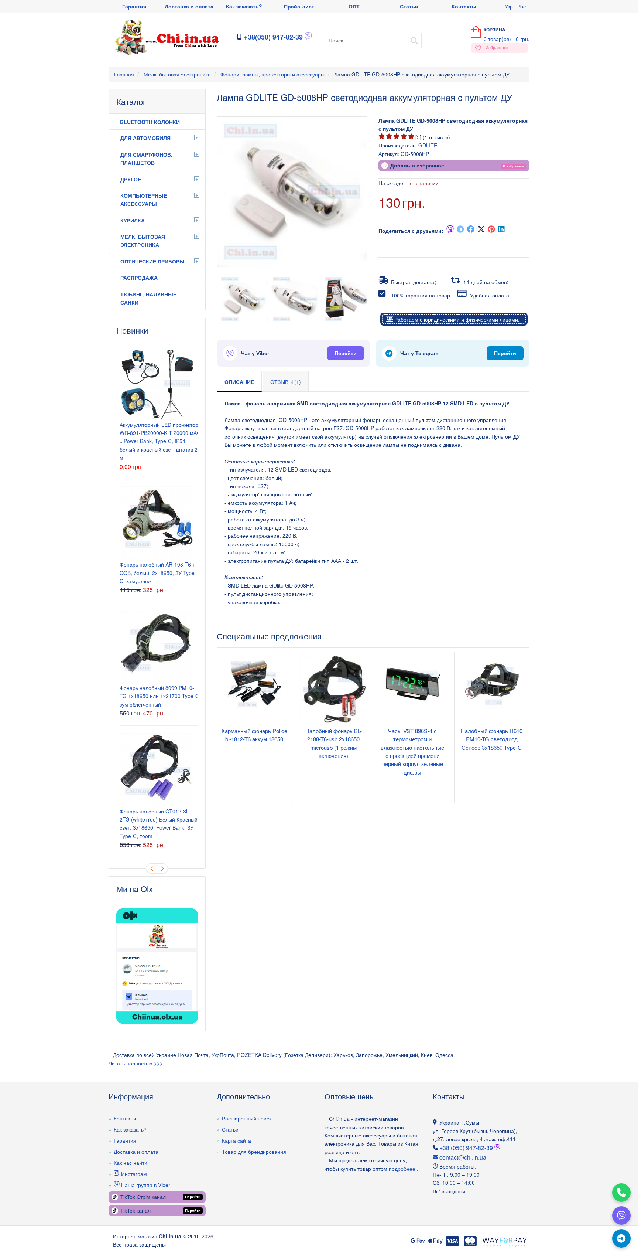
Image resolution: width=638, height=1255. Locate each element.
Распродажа (139, 277)
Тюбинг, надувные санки (148, 298)
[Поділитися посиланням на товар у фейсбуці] (470, 230)
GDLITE (427, 145)
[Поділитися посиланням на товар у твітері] (481, 230)
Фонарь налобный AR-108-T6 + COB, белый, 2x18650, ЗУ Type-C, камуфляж (158, 573)
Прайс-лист (299, 6)
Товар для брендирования (254, 1151)
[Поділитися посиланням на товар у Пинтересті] (491, 230)
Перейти (346, 353)
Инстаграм (133, 1173)
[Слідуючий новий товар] (162, 868)
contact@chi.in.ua (462, 1157)
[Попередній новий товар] (151, 868)
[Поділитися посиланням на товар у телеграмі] (460, 230)
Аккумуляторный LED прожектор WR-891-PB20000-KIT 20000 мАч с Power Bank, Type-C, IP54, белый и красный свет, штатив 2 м (159, 441)
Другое (130, 179)
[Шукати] (414, 38)
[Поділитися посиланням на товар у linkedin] (501, 230)
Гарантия (134, 6)
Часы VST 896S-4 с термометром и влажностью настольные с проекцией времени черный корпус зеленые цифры (412, 751)
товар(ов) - (506, 38)
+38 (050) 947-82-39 (466, 1147)
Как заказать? (244, 6)
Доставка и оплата (189, 6)
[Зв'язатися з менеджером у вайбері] (308, 37)
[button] (513, 165)
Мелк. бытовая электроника (142, 240)
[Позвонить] (621, 1192)
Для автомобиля (145, 138)
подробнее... (403, 1168)
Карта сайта (236, 1140)
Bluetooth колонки (150, 122)
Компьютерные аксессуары (143, 199)
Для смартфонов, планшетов (146, 158)
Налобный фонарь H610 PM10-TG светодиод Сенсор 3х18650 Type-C (491, 739)
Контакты (464, 6)
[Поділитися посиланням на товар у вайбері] (450, 230)
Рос (521, 6)
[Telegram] (621, 1238)
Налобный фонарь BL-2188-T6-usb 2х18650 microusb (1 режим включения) (333, 743)
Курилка (132, 220)
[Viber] (621, 1215)
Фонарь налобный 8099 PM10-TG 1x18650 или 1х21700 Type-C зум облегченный (159, 696)
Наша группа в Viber (145, 1184)
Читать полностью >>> (136, 1063)
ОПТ (354, 6)
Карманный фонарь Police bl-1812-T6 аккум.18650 (254, 735)
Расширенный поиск (246, 1118)
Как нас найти (130, 1162)
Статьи (409, 6)
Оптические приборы (152, 261)
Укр (509, 6)
